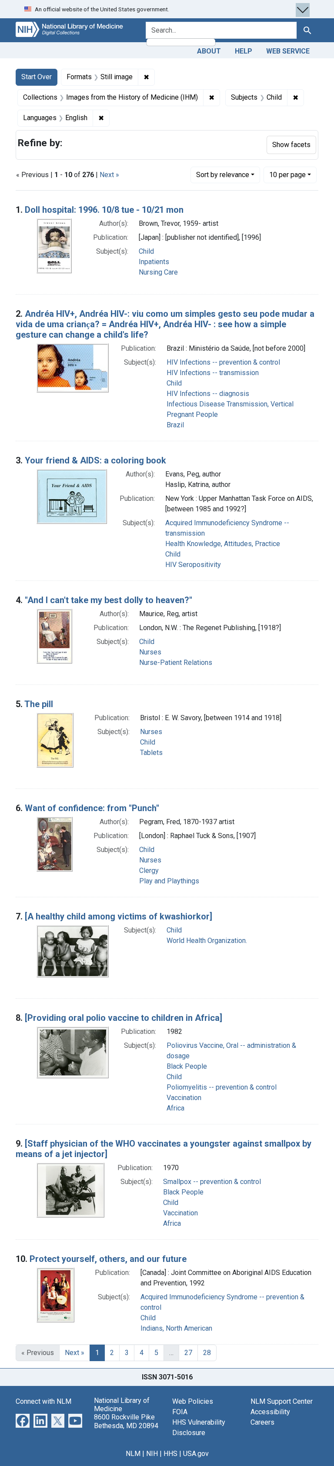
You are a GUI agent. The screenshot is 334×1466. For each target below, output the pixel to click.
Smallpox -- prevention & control (212, 1181)
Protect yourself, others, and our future (108, 1259)
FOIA (179, 1412)
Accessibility (270, 1412)
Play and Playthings (169, 881)
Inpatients (154, 262)
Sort (222, 175)
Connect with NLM (43, 1401)
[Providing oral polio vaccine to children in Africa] (123, 1018)
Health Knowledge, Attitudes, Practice (222, 544)
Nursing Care (158, 272)
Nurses (150, 652)
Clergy (149, 870)
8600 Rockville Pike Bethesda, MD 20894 (126, 1421)
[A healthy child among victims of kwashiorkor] (118, 916)
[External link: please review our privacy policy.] (23, 1420)
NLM (133, 1453)
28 (207, 1353)
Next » (109, 175)
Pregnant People (192, 414)
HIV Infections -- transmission (213, 373)
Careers (262, 1422)
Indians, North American (176, 1328)
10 (287, 174)
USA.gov (196, 1453)
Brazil (175, 425)
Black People (187, 1066)
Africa (175, 1108)
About (209, 51)
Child (146, 251)
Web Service (288, 51)
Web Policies (192, 1401)
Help (243, 51)
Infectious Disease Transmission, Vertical (230, 404)
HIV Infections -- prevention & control (223, 362)
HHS (170, 1453)
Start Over (36, 77)
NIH (152, 1453)
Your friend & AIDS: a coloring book (95, 460)
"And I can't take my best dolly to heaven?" (108, 600)
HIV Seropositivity (193, 564)
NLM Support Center (281, 1401)
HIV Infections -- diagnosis (208, 393)
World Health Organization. (207, 940)
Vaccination (184, 1098)
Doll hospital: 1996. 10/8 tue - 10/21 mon (104, 210)
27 (188, 1353)
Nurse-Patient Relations (175, 662)
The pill (38, 704)
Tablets (151, 752)
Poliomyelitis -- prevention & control (222, 1087)
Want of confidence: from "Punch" (92, 808)
